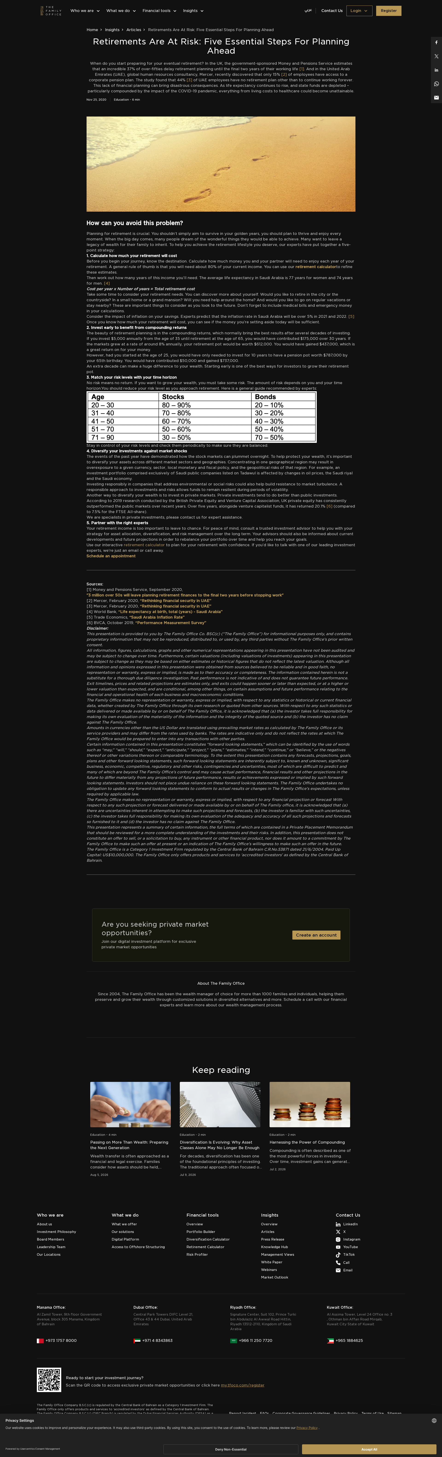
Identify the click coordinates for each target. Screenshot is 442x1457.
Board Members (50, 1239)
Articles (133, 30)
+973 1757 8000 (61, 1340)
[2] (284, 74)
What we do (118, 11)
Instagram (351, 1239)
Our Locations (49, 1254)
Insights (190, 11)
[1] (301, 69)
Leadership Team (51, 1247)
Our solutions (123, 1232)
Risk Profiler (197, 1254)
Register (389, 11)
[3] (189, 80)
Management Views (277, 1254)
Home (92, 30)
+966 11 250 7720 (255, 1340)
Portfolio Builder (200, 1232)
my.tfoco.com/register (243, 1385)
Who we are (82, 11)
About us (44, 1224)
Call (346, 1262)
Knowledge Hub (274, 1247)
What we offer (124, 1224)
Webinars (269, 1270)
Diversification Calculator (208, 1239)
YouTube (350, 1247)
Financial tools (156, 11)
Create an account (316, 935)
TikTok (349, 1254)
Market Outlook (274, 1277)
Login (355, 11)
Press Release (272, 1239)
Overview (194, 1224)
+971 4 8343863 (157, 1340)
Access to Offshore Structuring (138, 1247)
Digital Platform (125, 1239)
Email (347, 1270)
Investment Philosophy (56, 1232)
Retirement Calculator (205, 1247)
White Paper (271, 1262)
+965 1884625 (349, 1340)
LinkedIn (350, 1224)
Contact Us (332, 11)
